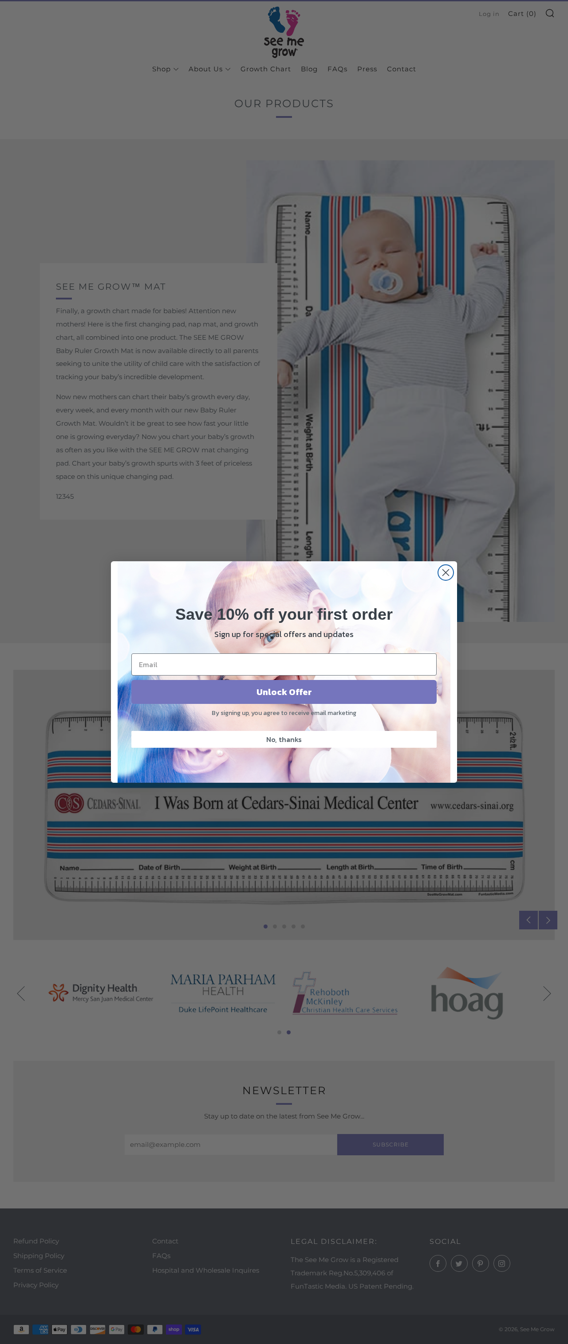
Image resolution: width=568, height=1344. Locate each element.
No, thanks (284, 739)
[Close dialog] (446, 572)
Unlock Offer (284, 692)
